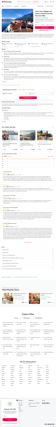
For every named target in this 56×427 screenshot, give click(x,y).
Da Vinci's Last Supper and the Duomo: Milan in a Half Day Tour (8, 324)
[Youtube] (42, 403)
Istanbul (38, 371)
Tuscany (3, 383)
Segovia (29, 379)
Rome (12, 379)
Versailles (48, 383)
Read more (5, 81)
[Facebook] (44, 403)
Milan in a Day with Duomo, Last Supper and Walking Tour (35, 324)
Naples (20, 375)
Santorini (21, 379)
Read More (4, 121)
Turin (47, 381)
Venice (29, 383)
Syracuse (21, 381)
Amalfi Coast (4, 365)
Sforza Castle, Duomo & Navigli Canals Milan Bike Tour (8, 346)
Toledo (38, 381)
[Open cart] (53, 2)
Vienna (3, 385)
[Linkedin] (49, 403)
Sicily (47, 379)
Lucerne (29, 373)
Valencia (12, 383)
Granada (12, 371)
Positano (39, 377)
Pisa (2, 377)
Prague (47, 377)
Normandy (39, 375)
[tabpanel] (28, 339)
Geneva (47, 369)
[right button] (53, 127)
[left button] (49, 127)
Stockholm (13, 381)
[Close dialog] (17, 400)
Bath (38, 365)
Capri (29, 367)
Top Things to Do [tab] (38, 318)
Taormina (30, 381)
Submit (9, 419)
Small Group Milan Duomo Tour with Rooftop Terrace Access (35, 332)
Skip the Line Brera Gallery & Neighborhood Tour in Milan (22, 346)
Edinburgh (13, 369)
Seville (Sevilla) (40, 379)
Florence (30, 369)
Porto (20, 377)
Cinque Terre (39, 367)
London (20, 373)
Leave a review (50, 156)
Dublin (3, 369)
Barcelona (30, 365)
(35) (38, 24)
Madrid (38, 373)
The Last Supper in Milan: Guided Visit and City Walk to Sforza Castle (22, 354)
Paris (47, 375)
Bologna (3, 367)
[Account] (51, 2)
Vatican (20, 383)
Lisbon (12, 373)
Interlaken (30, 371)
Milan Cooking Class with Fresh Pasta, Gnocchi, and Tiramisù (21, 339)
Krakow (47, 371)
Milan (3, 6)
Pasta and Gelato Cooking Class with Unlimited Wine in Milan (35, 354)
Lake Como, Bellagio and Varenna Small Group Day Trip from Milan (8, 332)
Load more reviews (28, 242)
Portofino (30, 377)
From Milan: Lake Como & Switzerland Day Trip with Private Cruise (49, 332)
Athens (20, 365)
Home (3, 277)
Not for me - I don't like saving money (10, 423)
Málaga (47, 373)
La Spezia (3, 373)
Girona (3, 371)
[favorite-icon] (16, 132)
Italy (6, 277)
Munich (12, 375)
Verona (38, 383)
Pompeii (12, 377)
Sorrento (3, 381)
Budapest (21, 367)
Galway (38, 369)
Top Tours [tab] (16, 318)
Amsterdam (13, 365)
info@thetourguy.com (33, 406)
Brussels (12, 367)
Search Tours (35, 1)
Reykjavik (3, 379)
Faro (20, 369)
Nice (29, 375)
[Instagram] (46, 403)
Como (47, 367)
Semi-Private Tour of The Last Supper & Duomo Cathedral (21, 332)
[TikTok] (47, 403)
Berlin (47, 365)
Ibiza (20, 371)
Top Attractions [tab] (27, 318)
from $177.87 (45, 27)
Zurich (12, 385)
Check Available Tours (28, 97)
